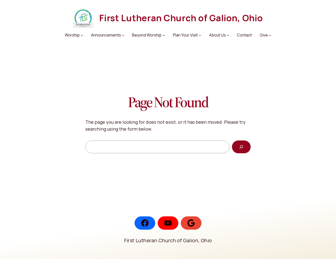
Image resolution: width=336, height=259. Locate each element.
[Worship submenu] (82, 35)
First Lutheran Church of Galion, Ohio (181, 18)
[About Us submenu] (228, 35)
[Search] (241, 146)
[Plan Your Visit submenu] (200, 35)
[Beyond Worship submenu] (164, 35)
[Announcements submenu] (123, 35)
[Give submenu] (270, 35)
